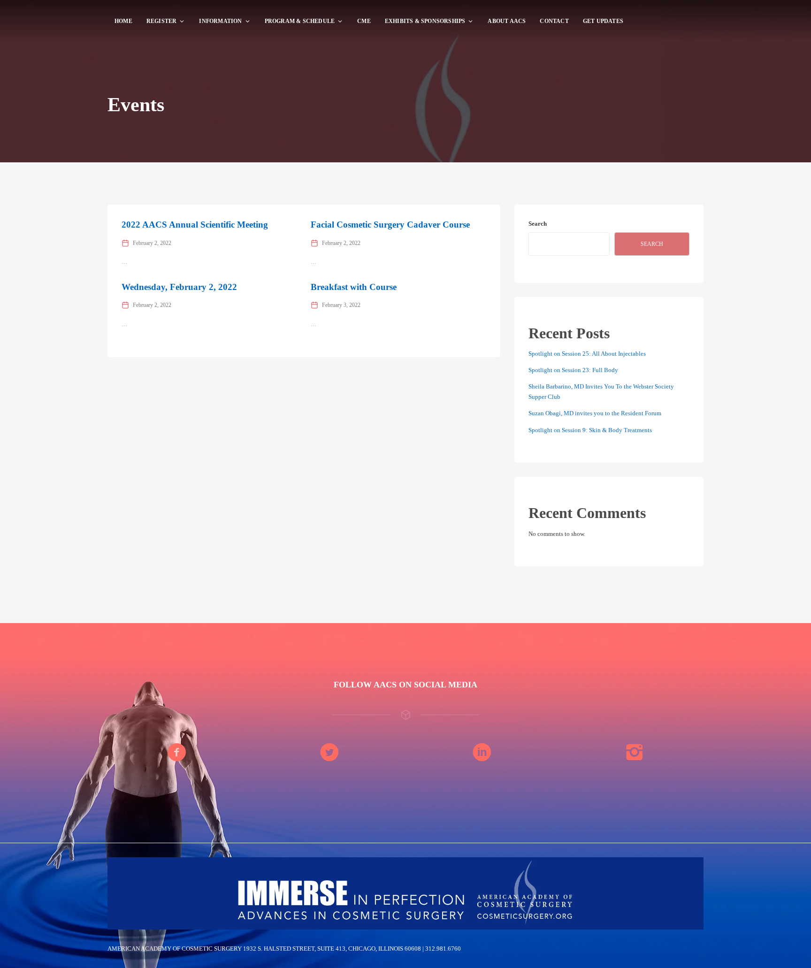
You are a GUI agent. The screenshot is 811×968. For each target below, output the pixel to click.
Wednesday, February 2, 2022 (179, 287)
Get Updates (603, 21)
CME (364, 21)
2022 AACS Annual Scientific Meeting (195, 224)
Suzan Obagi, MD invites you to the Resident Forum (594, 413)
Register (161, 21)
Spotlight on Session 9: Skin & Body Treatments (590, 430)
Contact (554, 21)
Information (220, 21)
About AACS (507, 21)
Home (123, 21)
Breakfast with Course (354, 287)
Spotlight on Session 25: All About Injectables (587, 353)
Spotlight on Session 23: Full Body (573, 369)
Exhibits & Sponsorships (425, 21)
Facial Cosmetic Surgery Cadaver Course (390, 224)
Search (537, 223)
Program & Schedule (300, 21)
